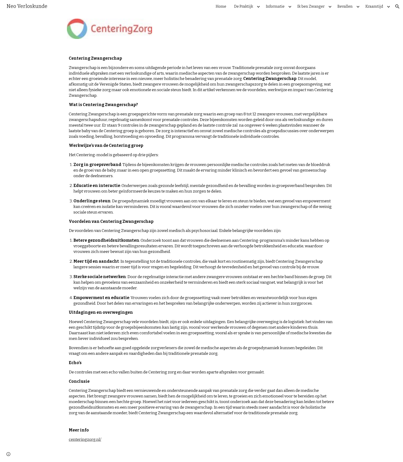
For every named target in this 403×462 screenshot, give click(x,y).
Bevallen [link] (345, 6)
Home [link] (221, 6)
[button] (397, 6)
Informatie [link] (275, 6)
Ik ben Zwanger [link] (311, 6)
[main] (201, 253)
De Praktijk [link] (243, 6)
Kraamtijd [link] (374, 6)
